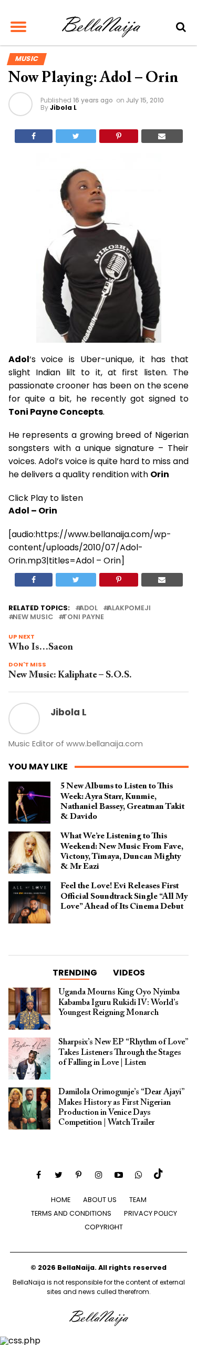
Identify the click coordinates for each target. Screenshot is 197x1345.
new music (33, 617)
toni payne (83, 617)
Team (138, 1199)
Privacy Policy (150, 1213)
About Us (100, 1199)
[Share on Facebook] (34, 136)
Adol (88, 608)
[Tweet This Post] (76, 136)
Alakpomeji (129, 608)
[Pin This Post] (118, 136)
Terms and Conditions (71, 1213)
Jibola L (63, 107)
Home (60, 1199)
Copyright (104, 1227)
